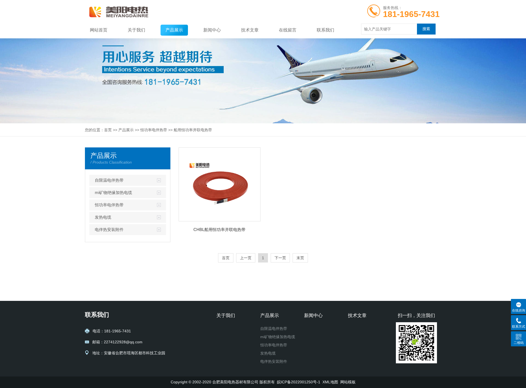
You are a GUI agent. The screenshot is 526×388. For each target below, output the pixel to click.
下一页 (280, 258)
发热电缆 (103, 217)
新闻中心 (212, 30)
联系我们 (325, 30)
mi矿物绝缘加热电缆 (113, 192)
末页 (300, 258)
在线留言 (287, 30)
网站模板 (348, 382)
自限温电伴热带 (109, 180)
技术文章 (250, 30)
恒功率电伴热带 (153, 130)
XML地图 (330, 382)
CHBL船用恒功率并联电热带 (219, 229)
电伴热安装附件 (109, 229)
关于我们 (136, 30)
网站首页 (98, 30)
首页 (108, 130)
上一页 (245, 258)
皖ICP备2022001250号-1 (298, 382)
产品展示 (174, 30)
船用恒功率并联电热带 (193, 130)
